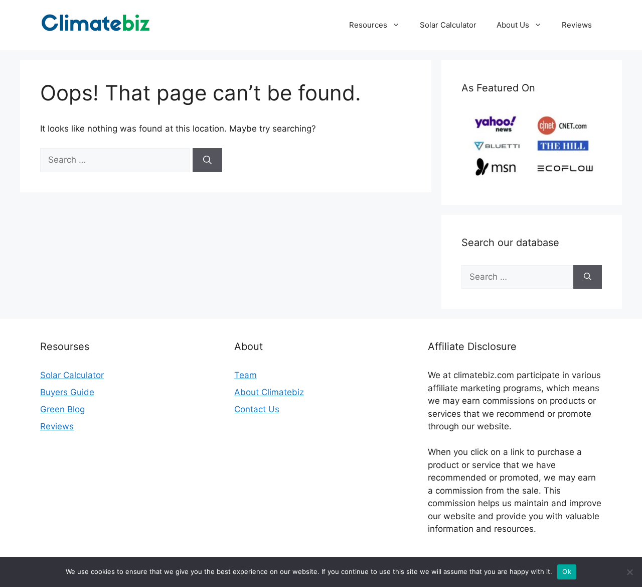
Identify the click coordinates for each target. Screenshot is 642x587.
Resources (368, 25)
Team (245, 375)
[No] (629, 572)
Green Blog (62, 409)
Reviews (577, 25)
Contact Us (256, 409)
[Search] (207, 160)
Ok (566, 571)
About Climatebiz (269, 392)
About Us (513, 25)
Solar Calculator (448, 25)
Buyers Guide (67, 392)
